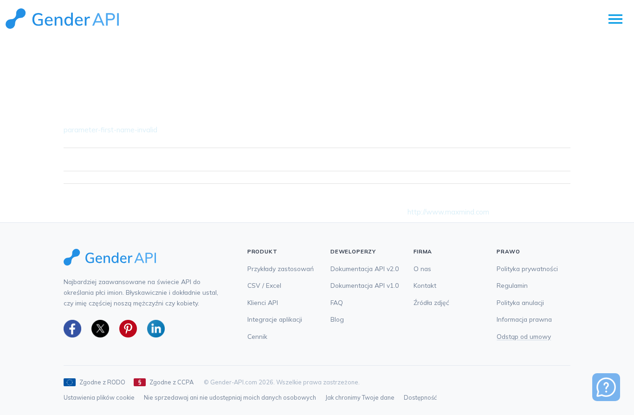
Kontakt (425, 285)
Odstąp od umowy (524, 336)
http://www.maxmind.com (448, 212)
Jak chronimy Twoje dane (360, 397)
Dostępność (420, 397)
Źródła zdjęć (431, 302)
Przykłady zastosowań (280, 268)
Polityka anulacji (520, 302)
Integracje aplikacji (274, 319)
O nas (422, 268)
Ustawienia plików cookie (99, 397)
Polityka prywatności (527, 268)
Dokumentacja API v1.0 (364, 285)
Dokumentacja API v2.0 (364, 268)
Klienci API (262, 302)
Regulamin (512, 285)
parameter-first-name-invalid (110, 129)
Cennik (257, 336)
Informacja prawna (524, 319)
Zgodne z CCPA (171, 382)
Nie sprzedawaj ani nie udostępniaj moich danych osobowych (230, 397)
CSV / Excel (264, 285)
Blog (337, 319)
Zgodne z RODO (102, 382)
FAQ (336, 302)
